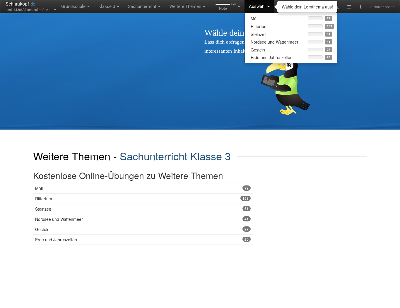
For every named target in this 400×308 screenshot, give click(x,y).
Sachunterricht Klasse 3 (175, 155)
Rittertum (142, 199)
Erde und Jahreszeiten (142, 239)
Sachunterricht (143, 6)
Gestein (142, 229)
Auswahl (258, 6)
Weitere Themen (185, 6)
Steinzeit (142, 209)
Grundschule (74, 6)
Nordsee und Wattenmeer (142, 219)
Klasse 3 (107, 6)
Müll (142, 188)
